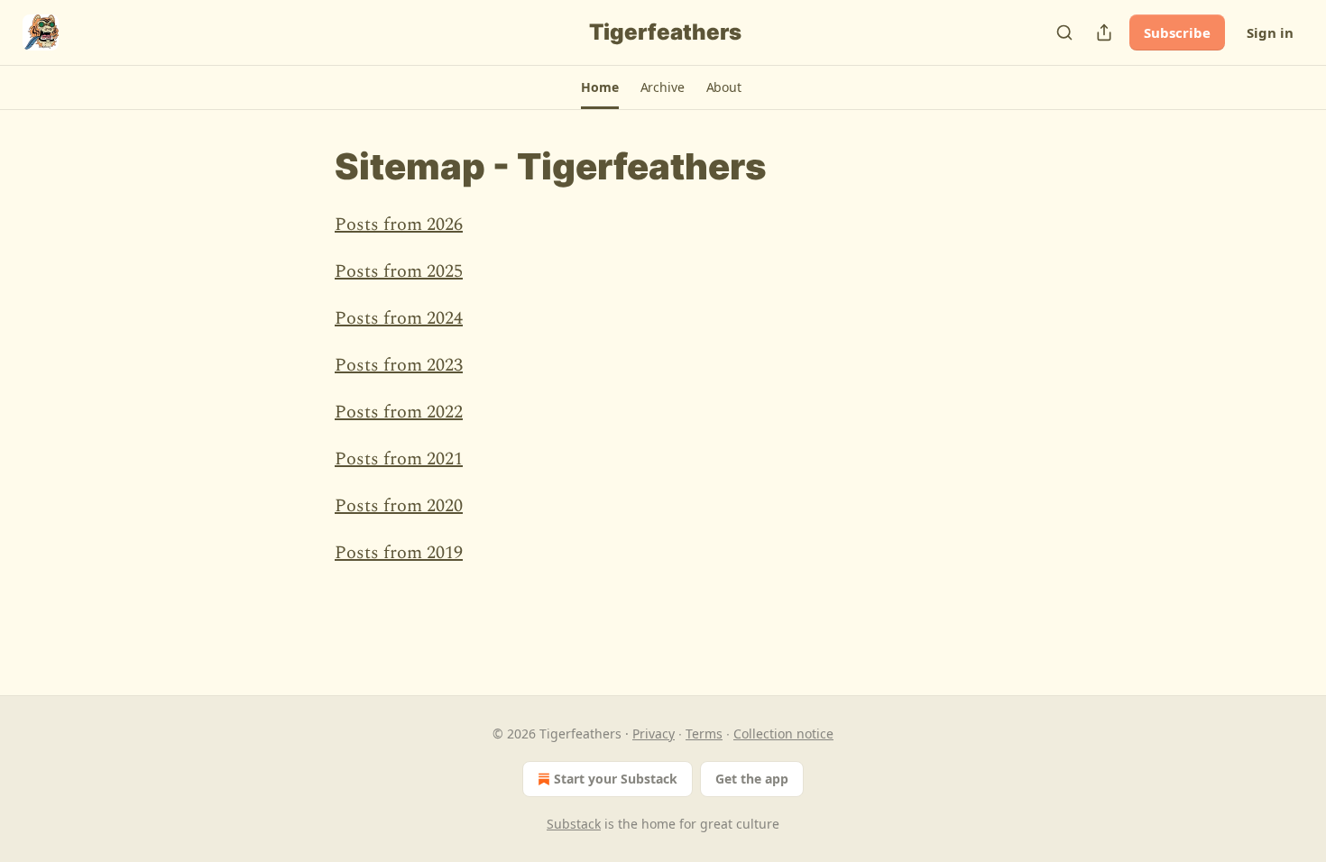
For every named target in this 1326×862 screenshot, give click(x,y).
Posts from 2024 (399, 318)
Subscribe (1177, 32)
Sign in (1270, 32)
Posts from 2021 (399, 458)
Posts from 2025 (399, 271)
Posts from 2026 (399, 224)
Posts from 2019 (399, 552)
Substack (574, 823)
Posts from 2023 (399, 365)
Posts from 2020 (399, 505)
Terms (704, 733)
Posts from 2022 (399, 412)
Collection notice (783, 733)
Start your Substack (615, 778)
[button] (599, 87)
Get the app (751, 778)
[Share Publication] (1104, 32)
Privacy (653, 733)
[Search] (1064, 32)
